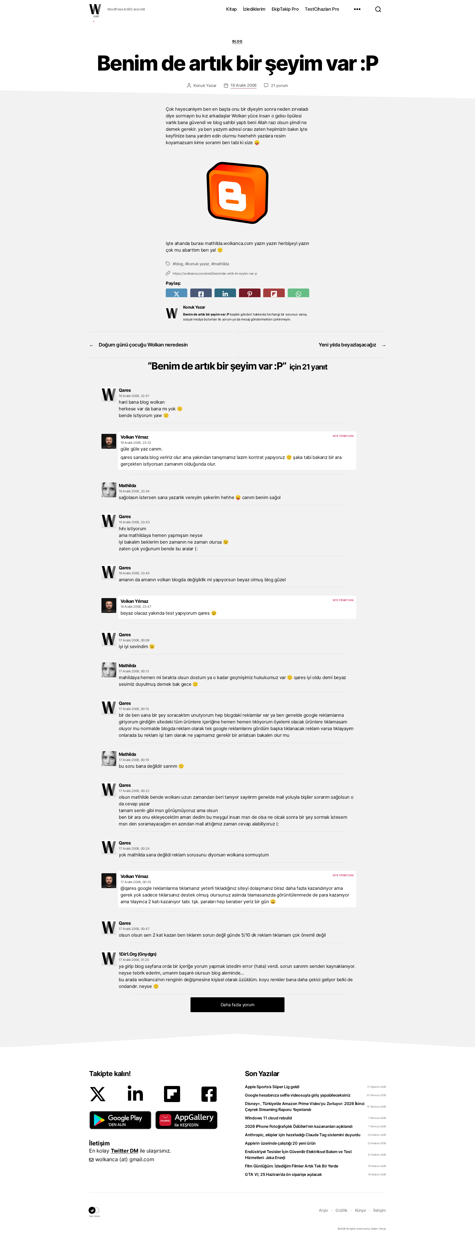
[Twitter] (97, 1094)
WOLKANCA (95, 9)
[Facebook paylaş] (201, 294)
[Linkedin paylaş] (225, 294)
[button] (120, 1120)
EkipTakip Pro (285, 9)
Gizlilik (341, 1210)
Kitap (231, 9)
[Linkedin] (135, 1094)
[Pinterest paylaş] (250, 294)
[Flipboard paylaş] (274, 294)
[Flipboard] (172, 1094)
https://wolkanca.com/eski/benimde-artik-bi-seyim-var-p (215, 273)
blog (179, 263)
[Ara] (378, 9)
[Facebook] (209, 1094)
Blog (237, 41)
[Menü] (357, 9)
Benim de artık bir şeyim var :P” (239, 366)
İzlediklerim (254, 9)
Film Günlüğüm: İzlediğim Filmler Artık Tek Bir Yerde (291, 1165)
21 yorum (279, 85)
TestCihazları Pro (322, 9)
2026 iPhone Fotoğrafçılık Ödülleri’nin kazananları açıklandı (299, 1126)
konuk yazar (198, 263)
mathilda (221, 263)
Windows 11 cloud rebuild (268, 1117)
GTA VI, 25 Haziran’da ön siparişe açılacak (283, 1174)
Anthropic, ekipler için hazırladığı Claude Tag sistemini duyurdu (302, 1134)
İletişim (379, 1210)
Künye (360, 1210)
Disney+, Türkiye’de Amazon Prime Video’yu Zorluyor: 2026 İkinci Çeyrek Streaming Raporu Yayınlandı (304, 1106)
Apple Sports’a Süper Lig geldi (272, 1086)
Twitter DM (124, 1151)
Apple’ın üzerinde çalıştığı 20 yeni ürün (280, 1143)
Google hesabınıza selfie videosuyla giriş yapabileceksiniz (297, 1095)
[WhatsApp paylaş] (298, 294)
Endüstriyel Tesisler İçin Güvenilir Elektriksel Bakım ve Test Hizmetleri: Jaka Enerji (298, 1154)
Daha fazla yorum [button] (238, 1004)
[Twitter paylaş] (176, 294)
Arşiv (323, 1210)
